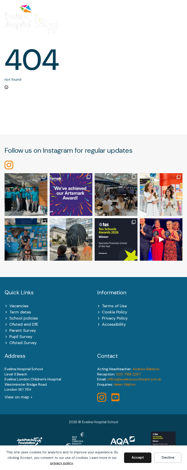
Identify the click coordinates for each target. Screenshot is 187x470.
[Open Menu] (180, 22)
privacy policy (61, 463)
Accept (138, 457)
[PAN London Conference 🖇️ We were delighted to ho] (116, 194)
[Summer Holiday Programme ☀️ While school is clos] (26, 194)
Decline (168, 457)
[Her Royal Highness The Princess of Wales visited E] (161, 194)
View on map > (19, 397)
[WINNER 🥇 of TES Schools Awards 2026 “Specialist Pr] (161, 239)
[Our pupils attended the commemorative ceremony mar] (71, 239)
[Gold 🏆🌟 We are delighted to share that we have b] (71, 194)
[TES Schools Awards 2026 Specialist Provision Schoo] (116, 239)
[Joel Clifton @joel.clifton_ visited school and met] (26, 239)
